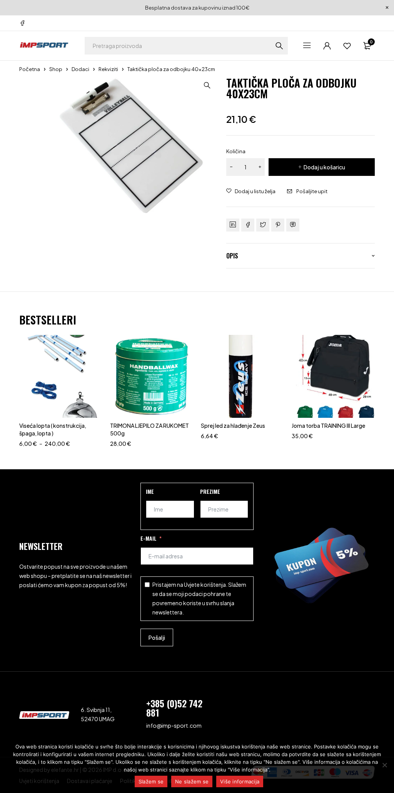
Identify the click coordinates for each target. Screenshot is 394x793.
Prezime (210, 491)
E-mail (148, 538)
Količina (235, 151)
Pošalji (157, 637)
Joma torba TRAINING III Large (328, 425)
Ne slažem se (192, 781)
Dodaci (80, 69)
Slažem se (151, 781)
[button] (207, 85)
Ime (150, 491)
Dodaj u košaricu (324, 167)
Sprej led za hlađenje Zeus (233, 425)
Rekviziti (108, 69)
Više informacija (239, 781)
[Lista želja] (347, 45)
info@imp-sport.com (174, 725)
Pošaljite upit (311, 191)
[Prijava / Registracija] (327, 45)
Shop (55, 69)
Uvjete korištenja (205, 584)
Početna (29, 69)
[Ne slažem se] (384, 765)
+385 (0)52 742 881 (174, 707)
